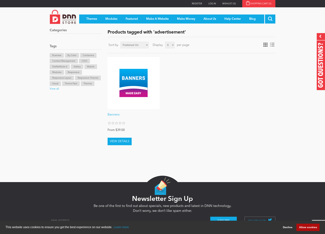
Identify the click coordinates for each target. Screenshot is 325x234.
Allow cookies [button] (308, 227)
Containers (88, 55)
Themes (88, 84)
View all (54, 88)
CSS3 (84, 61)
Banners (114, 114)
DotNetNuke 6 (59, 67)
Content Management (63, 61)
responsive (73, 72)
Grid (265, 45)
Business (56, 55)
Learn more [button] (121, 227)
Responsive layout (61, 78)
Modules (56, 72)
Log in (212, 4)
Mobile (90, 67)
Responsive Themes (88, 78)
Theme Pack (71, 84)
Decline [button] (287, 227)
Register (197, 4)
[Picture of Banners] (134, 83)
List (272, 45)
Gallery (77, 67)
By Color (72, 55)
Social (55, 84)
